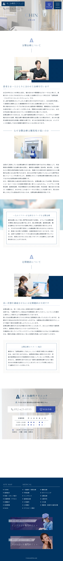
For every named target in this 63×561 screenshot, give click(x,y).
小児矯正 (26, 505)
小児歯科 (26, 502)
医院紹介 (7, 493)
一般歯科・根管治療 (30, 490)
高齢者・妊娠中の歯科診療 (50, 505)
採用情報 (7, 505)
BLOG (6, 508)
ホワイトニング (46, 493)
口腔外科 (44, 499)
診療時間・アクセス (11, 499)
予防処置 (26, 493)
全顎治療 (44, 496)
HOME (7, 490)
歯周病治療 (27, 499)
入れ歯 (44, 502)
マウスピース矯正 (29, 508)
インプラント (28, 496)
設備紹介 (7, 502)
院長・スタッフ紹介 (11, 496)
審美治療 (44, 490)
